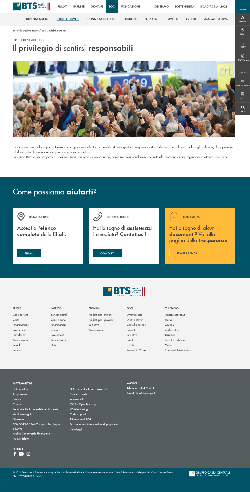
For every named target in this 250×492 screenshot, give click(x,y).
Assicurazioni (21, 340)
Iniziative (94, 324)
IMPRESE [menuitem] (79, 6)
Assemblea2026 (136, 350)
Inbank (16, 345)
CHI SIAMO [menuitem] (161, 6)
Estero (54, 330)
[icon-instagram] (28, 454)
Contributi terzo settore (178, 350)
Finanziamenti (21, 324)
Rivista (130, 340)
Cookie (17, 404)
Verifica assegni (22, 414)
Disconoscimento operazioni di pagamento (96, 424)
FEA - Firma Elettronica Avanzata (96, 389)
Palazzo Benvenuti (175, 314)
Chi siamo (171, 308)
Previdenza (19, 335)
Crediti (39, 476)
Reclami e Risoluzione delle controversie (35, 409)
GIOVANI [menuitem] (97, 6)
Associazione (96, 330)
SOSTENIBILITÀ (184, 6)
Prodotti (131, 330)
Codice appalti (78, 414)
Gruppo (169, 324)
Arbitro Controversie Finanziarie (38, 433)
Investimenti (19, 330)
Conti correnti (21, 314)
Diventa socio (134, 314)
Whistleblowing (79, 409)
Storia (168, 320)
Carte (16, 320)
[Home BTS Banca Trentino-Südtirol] (31, 6)
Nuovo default (21, 438)
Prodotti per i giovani (101, 320)
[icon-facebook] (15, 454)
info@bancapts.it (146, 393)
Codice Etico (172, 330)
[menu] (143, 6)
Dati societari (20, 389)
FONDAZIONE (131, 6)
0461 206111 (147, 388)
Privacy (31, 399)
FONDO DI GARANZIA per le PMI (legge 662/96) (36, 426)
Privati (17, 308)
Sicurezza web (78, 394)
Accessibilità (77, 399)
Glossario (32, 419)
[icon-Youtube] (21, 454)
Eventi (130, 345)
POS (53, 345)
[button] (242, 6)
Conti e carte (58, 320)
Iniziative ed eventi (175, 340)
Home (35, 30)
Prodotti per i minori (100, 314)
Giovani (94, 308)
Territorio (170, 335)
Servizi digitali (59, 314)
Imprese (56, 308)
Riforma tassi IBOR (94, 419)
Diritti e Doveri (135, 320)
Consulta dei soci (136, 324)
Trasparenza (20, 394)
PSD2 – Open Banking (96, 404)
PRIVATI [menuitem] (63, 6)
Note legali (76, 429)
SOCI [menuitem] (112, 6)
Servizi (17, 350)
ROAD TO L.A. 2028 (214, 6)
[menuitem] (37, 19)
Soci (44, 30)
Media (168, 345)
